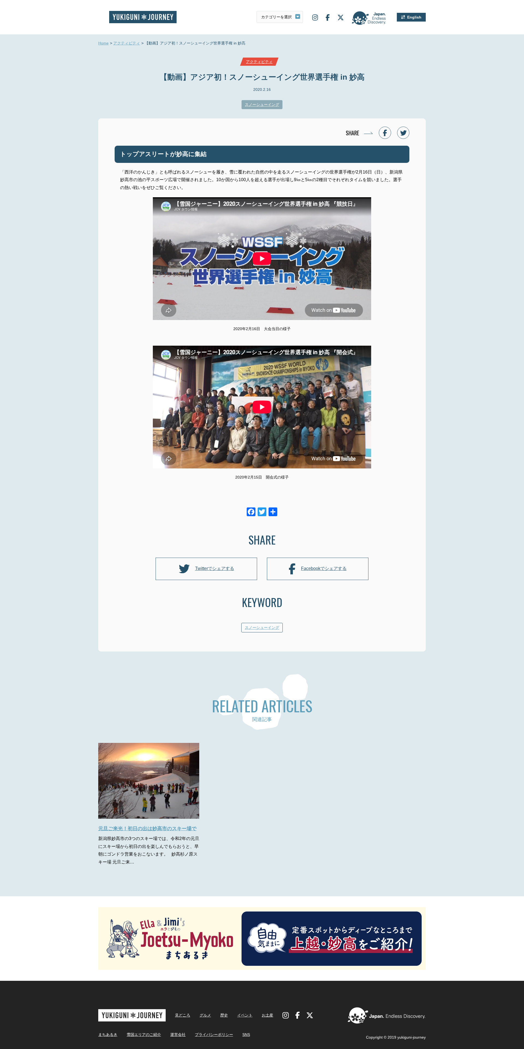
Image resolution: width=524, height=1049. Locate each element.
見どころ (182, 1015)
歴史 (224, 1015)
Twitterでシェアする (214, 568)
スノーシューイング (262, 104)
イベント (244, 1015)
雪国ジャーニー (143, 17)
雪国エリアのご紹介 (144, 1034)
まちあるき (107, 1034)
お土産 (267, 1015)
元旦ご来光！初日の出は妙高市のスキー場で (147, 828)
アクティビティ (126, 43)
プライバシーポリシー (214, 1034)
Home (103, 43)
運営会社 (178, 1034)
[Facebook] (251, 512)
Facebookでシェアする (324, 568)
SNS (246, 1034)
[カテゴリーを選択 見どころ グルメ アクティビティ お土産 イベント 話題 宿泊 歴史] (280, 17)
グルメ (205, 1015)
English (414, 17)
